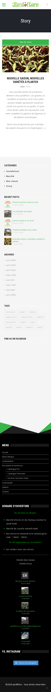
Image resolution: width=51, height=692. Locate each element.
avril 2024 (11, 260)
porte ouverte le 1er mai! (23, 220)
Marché (10, 176)
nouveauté (11, 322)
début (22, 312)
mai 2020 (10, 290)
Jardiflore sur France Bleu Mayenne (25, 626)
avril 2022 (11, 270)
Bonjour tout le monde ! (26, 581)
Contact (5, 491)
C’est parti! (25, 641)
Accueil (5, 452)
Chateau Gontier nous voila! (24, 230)
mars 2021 (11, 285)
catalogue (11, 312)
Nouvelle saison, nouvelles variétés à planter (25, 80)
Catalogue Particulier (16, 473)
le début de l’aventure (25, 611)
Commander (7, 482)
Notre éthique (8, 456)
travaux (29, 327)
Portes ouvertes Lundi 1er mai (25, 202)
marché (40, 317)
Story (28, 87)
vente (39, 327)
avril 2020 (11, 295)
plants (23, 322)
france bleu (11, 317)
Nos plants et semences (12, 465)
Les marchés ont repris (22, 211)
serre (19, 327)
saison (9, 327)
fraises (32, 312)
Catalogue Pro (14, 469)
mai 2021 (10, 280)
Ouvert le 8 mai (25, 596)
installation (12, 171)
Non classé (12, 181)
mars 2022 (11, 275)
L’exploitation (7, 461)
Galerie (5, 487)
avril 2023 (11, 265)
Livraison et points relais (18, 478)
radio (33, 322)
